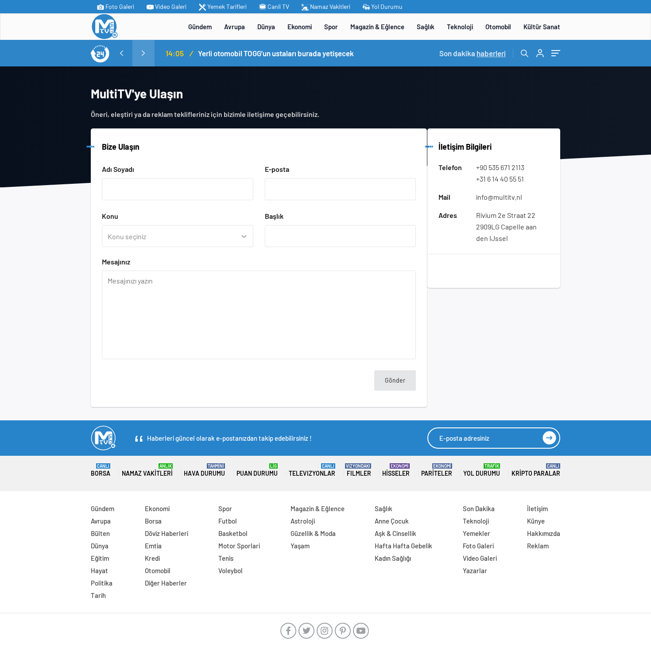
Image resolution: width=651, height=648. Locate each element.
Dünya (266, 27)
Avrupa (234, 27)
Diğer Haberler (166, 583)
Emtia (153, 546)
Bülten (100, 533)
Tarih (98, 595)
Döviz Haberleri (166, 533)
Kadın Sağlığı (393, 558)
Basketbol (233, 533)
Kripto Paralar (536, 470)
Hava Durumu (204, 470)
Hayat (99, 570)
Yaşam (300, 546)
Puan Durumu (257, 470)
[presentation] (121, 53)
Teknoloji (460, 27)
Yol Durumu (386, 6)
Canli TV (277, 6)
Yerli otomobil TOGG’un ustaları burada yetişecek (276, 53)
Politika (101, 583)
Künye (536, 521)
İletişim (537, 508)
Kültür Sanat (541, 27)
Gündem (200, 27)
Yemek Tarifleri (226, 6)
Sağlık (425, 27)
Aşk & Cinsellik (395, 533)
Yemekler (476, 533)
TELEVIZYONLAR (312, 470)
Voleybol (230, 570)
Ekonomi (299, 27)
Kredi (152, 558)
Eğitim (100, 558)
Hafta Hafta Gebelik (403, 546)
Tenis (225, 558)
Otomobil (498, 27)
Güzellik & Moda (313, 533)
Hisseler (396, 470)
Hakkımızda (543, 533)
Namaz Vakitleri (329, 6)
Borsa (100, 470)
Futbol (227, 521)
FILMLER (359, 470)
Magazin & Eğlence (377, 27)
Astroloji (303, 521)
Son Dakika (479, 508)
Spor (331, 27)
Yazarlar (475, 570)
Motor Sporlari (239, 546)
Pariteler (436, 470)
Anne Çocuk (392, 521)
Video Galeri (170, 6)
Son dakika (472, 53)
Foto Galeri (119, 6)
